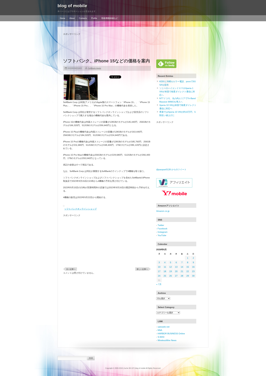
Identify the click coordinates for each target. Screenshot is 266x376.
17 (159, 271)
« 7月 (158, 284)
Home (62, 18)
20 (176, 271)
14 (182, 267)
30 (193, 276)
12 (170, 267)
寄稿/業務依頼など (109, 18)
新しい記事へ (142, 269)
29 (187, 276)
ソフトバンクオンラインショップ (80, 209)
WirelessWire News (167, 340)
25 (165, 276)
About (72, 18)
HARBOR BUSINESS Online (171, 333)
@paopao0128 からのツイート (171, 169)
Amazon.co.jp (162, 211)
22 (187, 271)
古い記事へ (70, 269)
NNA (160, 330)
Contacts (83, 18)
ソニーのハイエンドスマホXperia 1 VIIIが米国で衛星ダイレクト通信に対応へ (177, 91)
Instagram (162, 232)
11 (165, 267)
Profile (94, 18)
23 (193, 271)
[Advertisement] (119, 43)
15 (187, 267)
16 (193, 267)
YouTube (162, 235)
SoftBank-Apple (94, 68)
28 (182, 276)
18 (165, 271)
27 (176, 276)
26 (170, 276)
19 (170, 271)
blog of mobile (72, 5)
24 (159, 276)
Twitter (161, 225)
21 (182, 271)
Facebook (162, 228)
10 (159, 267)
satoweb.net (163, 327)
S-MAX (161, 337)
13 (176, 267)
